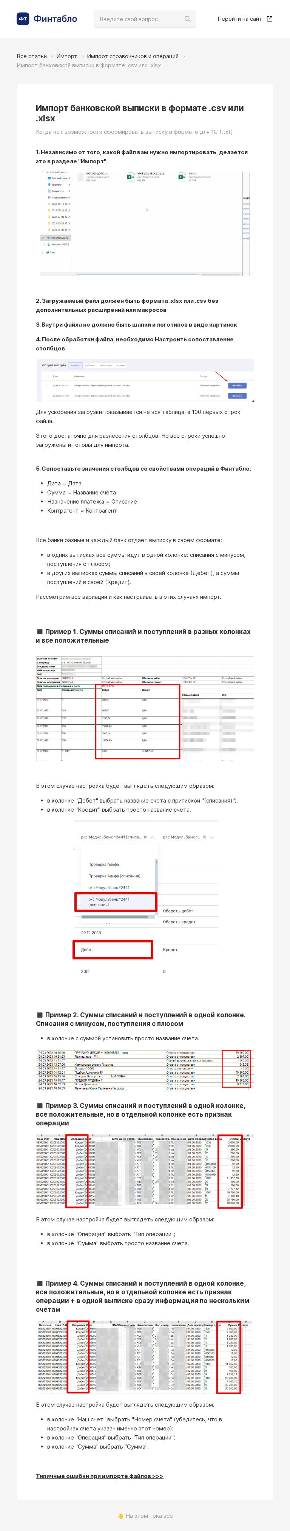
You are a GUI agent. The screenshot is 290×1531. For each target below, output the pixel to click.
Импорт (66, 56)
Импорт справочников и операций (133, 56)
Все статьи (32, 56)
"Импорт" (92, 161)
